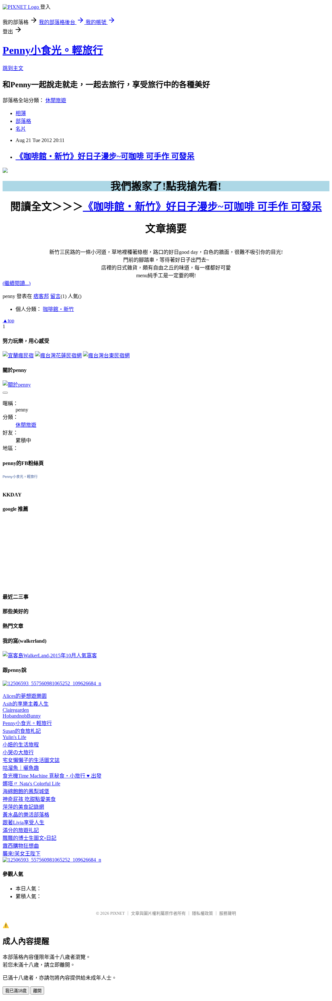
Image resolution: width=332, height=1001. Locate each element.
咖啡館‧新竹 (58, 309)
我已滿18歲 (16, 990)
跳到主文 (13, 68)
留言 (55, 296)
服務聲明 (227, 913)
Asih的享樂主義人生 (26, 704)
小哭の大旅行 (18, 752)
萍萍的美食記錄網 (23, 807)
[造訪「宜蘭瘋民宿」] (18, 355)
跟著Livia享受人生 (23, 822)
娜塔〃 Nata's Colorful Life (31, 783)
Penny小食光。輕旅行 (53, 50)
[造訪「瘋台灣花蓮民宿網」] (58, 355)
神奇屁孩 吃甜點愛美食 (29, 799)
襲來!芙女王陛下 (22, 853)
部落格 (23, 121)
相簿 (21, 113)
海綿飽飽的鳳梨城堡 (26, 791)
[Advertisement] (35, 551)
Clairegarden (16, 710)
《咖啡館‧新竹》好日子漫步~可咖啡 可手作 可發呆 (105, 156)
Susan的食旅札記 (22, 731)
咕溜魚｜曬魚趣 (21, 768)
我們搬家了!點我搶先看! (166, 186)
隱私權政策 (202, 913)
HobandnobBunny (22, 716)
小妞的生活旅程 (21, 744)
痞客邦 (41, 296)
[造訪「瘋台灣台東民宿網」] (106, 355)
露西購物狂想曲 (21, 846)
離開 (37, 990)
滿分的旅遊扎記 (21, 830)
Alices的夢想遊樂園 (25, 696)
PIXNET (117, 913)
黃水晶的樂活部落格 (26, 814)
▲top (8, 320)
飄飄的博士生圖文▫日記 (29, 838)
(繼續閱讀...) (16, 283)
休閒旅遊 (55, 100)
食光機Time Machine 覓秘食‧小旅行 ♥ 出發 (52, 776)
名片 (21, 129)
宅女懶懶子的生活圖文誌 (31, 760)
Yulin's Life (14, 737)
